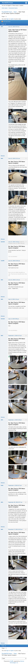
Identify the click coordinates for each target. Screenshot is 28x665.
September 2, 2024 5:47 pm (15, 335)
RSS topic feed (6, 21)
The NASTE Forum (7, 2)
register (12, 18)
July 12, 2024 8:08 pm (13, 318)
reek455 (2, 260)
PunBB (11, 661)
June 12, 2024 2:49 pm (13, 241)
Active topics (5, 8)
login (7, 18)
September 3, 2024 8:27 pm (15, 485)
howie (2, 485)
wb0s (2, 26)
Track (15, 12)
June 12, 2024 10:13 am (14, 158)
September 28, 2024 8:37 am (15, 502)
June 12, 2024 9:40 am (13, 26)
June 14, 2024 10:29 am (14, 260)
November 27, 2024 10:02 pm (15, 529)
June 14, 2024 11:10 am (14, 279)
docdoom (3, 241)
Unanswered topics (13, 8)
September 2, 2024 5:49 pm (15, 419)
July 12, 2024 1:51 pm (13, 299)
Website (3, 155)
